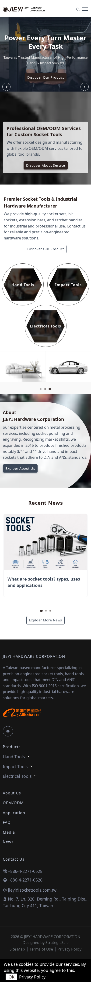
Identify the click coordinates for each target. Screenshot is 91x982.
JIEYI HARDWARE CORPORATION (34, 656)
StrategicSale (57, 942)
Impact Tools (15, 766)
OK (11, 977)
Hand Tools (14, 756)
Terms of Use (41, 949)
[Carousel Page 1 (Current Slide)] (41, 611)
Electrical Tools (17, 776)
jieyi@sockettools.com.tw (32, 890)
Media (9, 832)
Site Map (17, 949)
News (8, 841)
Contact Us (13, 859)
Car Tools (58, 368)
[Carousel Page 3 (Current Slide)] (49, 389)
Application (14, 812)
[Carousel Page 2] (45, 389)
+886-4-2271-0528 (25, 871)
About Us (12, 793)
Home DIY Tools (17, 368)
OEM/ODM (13, 802)
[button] (84, 87)
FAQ (7, 822)
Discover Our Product (45, 77)
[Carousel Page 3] (50, 611)
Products (12, 746)
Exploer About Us (20, 468)
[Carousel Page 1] (41, 389)
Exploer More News (45, 620)
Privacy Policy (69, 949)
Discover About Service (45, 165)
